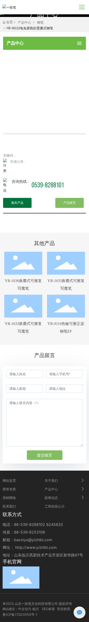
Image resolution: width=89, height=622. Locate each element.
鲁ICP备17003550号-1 (20, 614)
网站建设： (10, 609)
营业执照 (63, 609)
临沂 (35, 609)
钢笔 (40, 22)
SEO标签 (48, 609)
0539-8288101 (48, 185)
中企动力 (24, 609)
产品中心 (24, 22)
